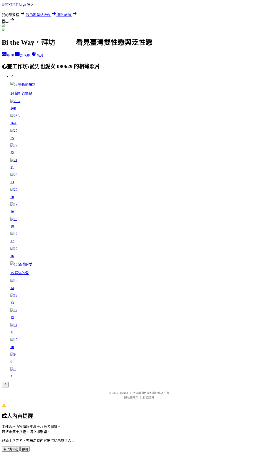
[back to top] (5, 384)
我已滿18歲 (10, 449)
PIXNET (123, 393)
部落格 (25, 55)
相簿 (11, 55)
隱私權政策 (131, 397)
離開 (25, 449)
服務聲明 (148, 397)
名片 (39, 55)
